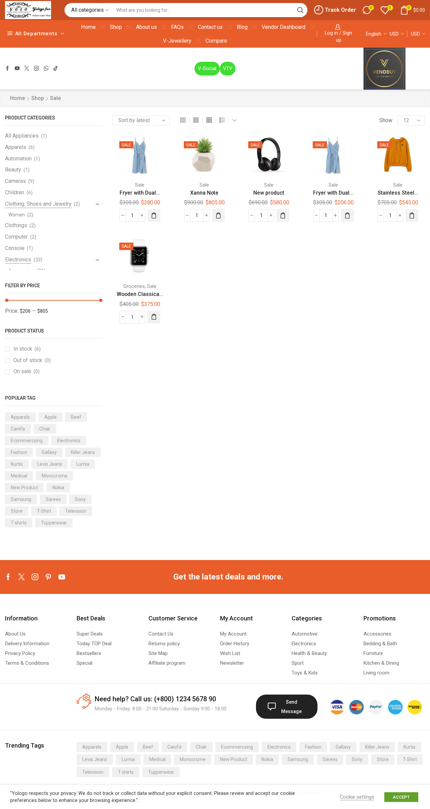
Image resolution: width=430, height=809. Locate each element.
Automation (18, 158)
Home (88, 27)
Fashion (19, 452)
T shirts (19, 522)
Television (75, 511)
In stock (27, 349)
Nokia (58, 487)
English (373, 34)
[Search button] (300, 10)
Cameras (15, 181)
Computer (16, 237)
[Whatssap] (46, 68)
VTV (227, 68)
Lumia (82, 464)
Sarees (53, 499)
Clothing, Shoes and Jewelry (38, 204)
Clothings (16, 225)
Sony (80, 499)
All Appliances (22, 136)
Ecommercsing (27, 440)
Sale (139, 185)
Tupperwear (54, 522)
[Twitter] (26, 68)
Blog (242, 27)
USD (394, 34)
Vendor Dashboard (283, 27)
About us (146, 27)
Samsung (21, 499)
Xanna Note (204, 193)
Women (16, 214)
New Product (24, 487)
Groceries (134, 286)
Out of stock (32, 360)
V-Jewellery (177, 41)
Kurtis (17, 464)
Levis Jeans (49, 464)
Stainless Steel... (398, 193)
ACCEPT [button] (401, 797)
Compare (216, 41)
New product (268, 193)
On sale (26, 371)
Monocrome (55, 475)
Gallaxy (49, 452)
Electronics (18, 259)
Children (14, 192)
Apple (50, 417)
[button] (153, 215)
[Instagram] (36, 68)
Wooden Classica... (140, 294)
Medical (19, 475)
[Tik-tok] (55, 68)
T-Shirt (44, 511)
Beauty (13, 169)
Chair (44, 429)
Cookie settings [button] (357, 797)
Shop (116, 27)
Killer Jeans (83, 452)
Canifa (18, 429)
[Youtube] (17, 68)
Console (15, 248)
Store (17, 511)
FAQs (177, 27)
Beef (76, 417)
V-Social (207, 68)
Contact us (210, 27)
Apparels (15, 147)
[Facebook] (7, 68)
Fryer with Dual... (140, 193)
